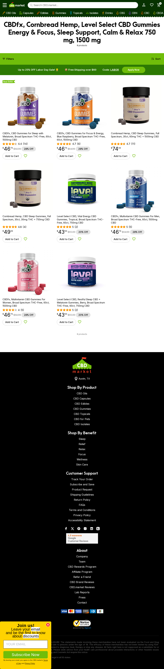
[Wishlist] (150, 4)
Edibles (44, 13)
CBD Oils (11, 13)
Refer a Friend (82, 577)
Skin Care (82, 464)
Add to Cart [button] (12, 156)
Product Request (82, 489)
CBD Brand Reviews (82, 582)
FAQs (82, 504)
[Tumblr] (98, 529)
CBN (134, 13)
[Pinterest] (78, 529)
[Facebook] (66, 529)
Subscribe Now (26, 654)
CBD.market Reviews (82, 587)
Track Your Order (82, 479)
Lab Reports (82, 592)
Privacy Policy (82, 515)
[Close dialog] (48, 625)
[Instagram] (85, 529)
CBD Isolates (82, 424)
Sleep (82, 439)
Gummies (60, 13)
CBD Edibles (82, 403)
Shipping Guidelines (82, 494)
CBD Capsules (82, 398)
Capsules (28, 13)
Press (82, 597)
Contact (82, 602)
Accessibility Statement (82, 520)
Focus (82, 454)
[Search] (31, 5)
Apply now (133, 69)
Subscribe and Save (82, 484)
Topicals (77, 13)
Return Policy (82, 499)
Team (82, 561)
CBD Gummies (82, 408)
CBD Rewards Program (82, 566)
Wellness (82, 459)
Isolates (94, 13)
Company (82, 556)
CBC (146, 13)
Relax (82, 449)
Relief (82, 444)
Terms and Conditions (82, 510)
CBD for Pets (82, 419)
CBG (122, 13)
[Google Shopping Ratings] (82, 538)
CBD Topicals (82, 414)
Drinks (109, 13)
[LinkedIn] (91, 529)
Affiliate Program (82, 571)
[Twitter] (72, 529)
